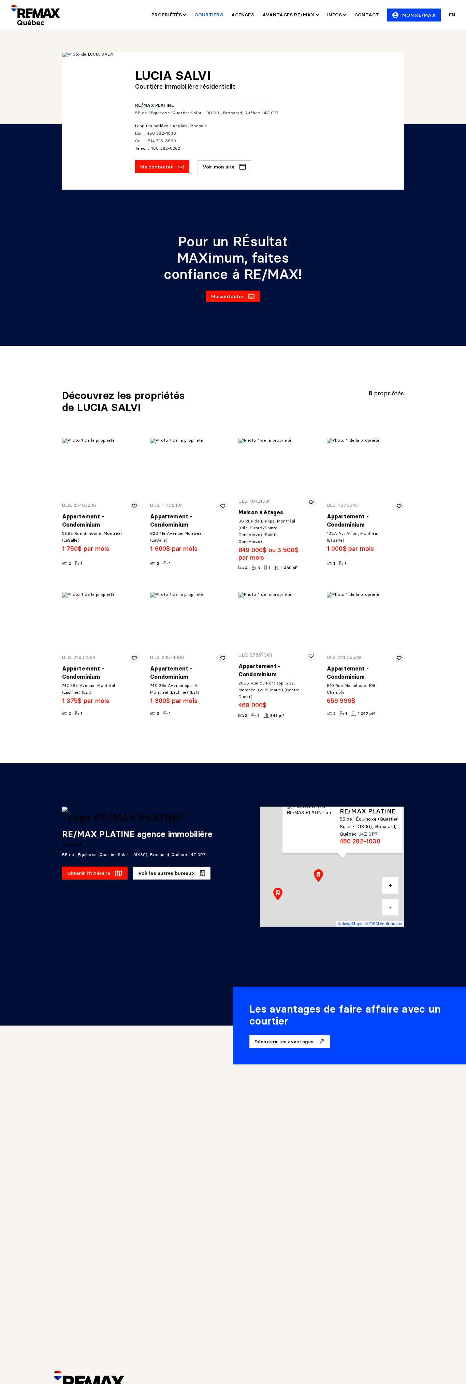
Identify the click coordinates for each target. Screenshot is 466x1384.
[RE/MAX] (35, 15)
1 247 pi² (366, 713)
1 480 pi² (289, 567)
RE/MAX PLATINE (154, 105)
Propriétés (167, 15)
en (452, 15)
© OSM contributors (383, 923)
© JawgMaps (350, 923)
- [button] (390, 907)
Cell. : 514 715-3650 (155, 140)
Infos (335, 15)
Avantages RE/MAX (289, 15)
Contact (366, 15)
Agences (242, 15)
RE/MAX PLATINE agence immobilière (137, 834)
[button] (277, 894)
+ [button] (390, 885)
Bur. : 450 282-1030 (155, 133)
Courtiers (208, 15)
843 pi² (277, 715)
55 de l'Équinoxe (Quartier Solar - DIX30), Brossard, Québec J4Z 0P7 (206, 112)
